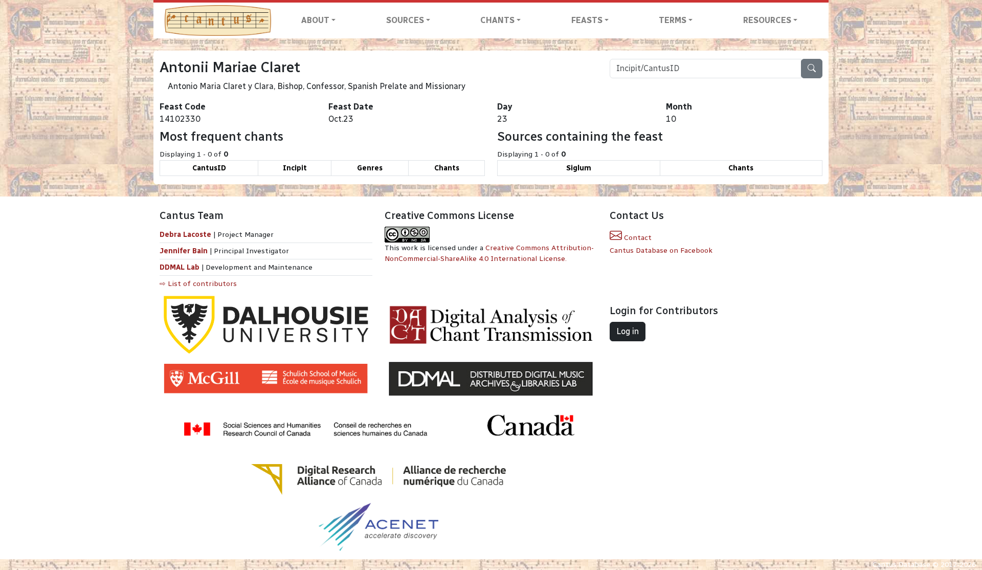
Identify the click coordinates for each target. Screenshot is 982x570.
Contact (637, 237)
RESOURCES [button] (767, 20)
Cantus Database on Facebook (661, 250)
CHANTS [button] (497, 20)
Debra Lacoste (185, 234)
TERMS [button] (672, 20)
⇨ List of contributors (198, 283)
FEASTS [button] (586, 20)
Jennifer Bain (185, 251)
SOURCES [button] (405, 20)
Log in (627, 331)
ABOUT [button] (315, 20)
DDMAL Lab (179, 267)
